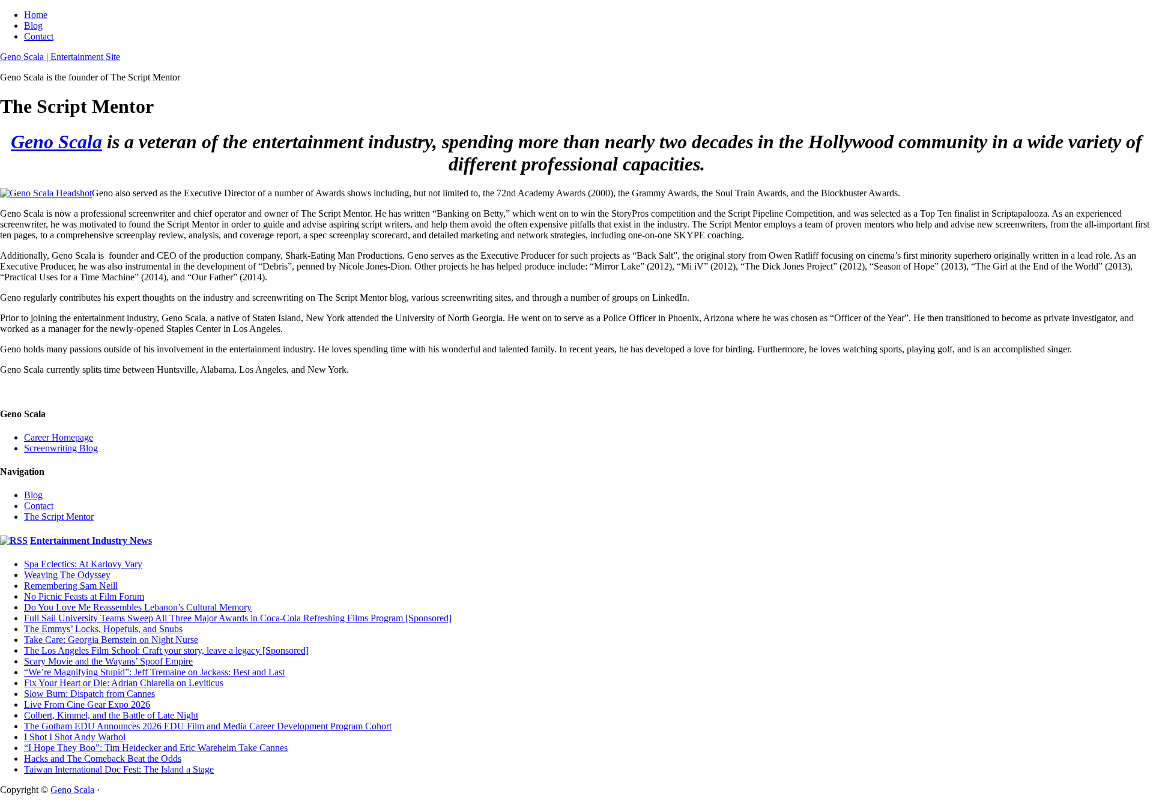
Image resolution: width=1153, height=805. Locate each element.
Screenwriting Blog (61, 448)
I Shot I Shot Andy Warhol (75, 737)
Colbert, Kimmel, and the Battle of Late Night (111, 715)
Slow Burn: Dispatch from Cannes (89, 694)
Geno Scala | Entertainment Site (60, 57)
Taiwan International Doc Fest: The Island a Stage (119, 769)
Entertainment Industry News (91, 540)
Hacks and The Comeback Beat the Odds (102, 758)
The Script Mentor (59, 516)
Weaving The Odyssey (67, 575)
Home (35, 15)
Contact (38, 36)
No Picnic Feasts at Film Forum (84, 596)
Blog (33, 25)
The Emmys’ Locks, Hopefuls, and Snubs (103, 629)
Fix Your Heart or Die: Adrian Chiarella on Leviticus (123, 683)
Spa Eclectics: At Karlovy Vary (83, 564)
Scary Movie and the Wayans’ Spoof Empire (108, 661)
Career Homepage (58, 437)
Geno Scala (56, 141)
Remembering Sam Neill (71, 585)
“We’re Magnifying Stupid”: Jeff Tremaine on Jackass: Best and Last (154, 672)
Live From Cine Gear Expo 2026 (87, 704)
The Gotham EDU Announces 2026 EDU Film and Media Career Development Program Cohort (208, 726)
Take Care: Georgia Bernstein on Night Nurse (111, 640)
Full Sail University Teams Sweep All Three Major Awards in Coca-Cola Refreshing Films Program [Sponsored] (238, 618)
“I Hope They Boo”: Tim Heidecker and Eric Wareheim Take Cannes (156, 748)
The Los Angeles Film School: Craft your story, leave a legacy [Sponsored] (166, 650)
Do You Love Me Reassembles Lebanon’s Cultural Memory (138, 607)
